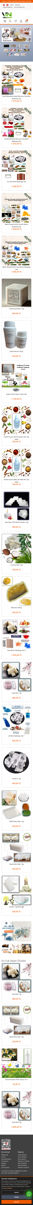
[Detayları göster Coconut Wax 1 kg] (16, 548)
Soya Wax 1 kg (16, 693)
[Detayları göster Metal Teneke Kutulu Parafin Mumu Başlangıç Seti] (16, 208)
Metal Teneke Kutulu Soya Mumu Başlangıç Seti (16, 268)
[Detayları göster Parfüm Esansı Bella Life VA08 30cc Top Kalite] (16, 463)
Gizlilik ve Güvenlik (23, 1167)
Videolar (3, 1163)
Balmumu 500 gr (16, 608)
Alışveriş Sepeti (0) (7, 7)
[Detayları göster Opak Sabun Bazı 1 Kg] (16, 847)
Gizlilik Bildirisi (22, 1155)
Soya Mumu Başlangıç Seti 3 (16, 650)
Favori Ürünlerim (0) (19, 7)
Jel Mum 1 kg (16, 779)
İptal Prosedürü (22, 1165)
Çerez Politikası (22, 1157)
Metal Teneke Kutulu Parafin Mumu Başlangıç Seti (16, 225)
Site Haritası (4, 1161)
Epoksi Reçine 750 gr (16, 351)
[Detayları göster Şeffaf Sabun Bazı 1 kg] (16, 805)
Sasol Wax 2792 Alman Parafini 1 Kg (16, 522)
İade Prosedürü (22, 1163)
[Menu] (6, 21)
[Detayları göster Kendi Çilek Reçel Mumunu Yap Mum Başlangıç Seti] (16, 122)
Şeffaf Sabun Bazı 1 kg (16, 821)
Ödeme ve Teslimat (23, 1161)
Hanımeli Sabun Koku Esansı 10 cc (16, 1079)
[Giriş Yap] (21, 21)
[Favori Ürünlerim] (16, 21)
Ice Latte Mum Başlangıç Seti (16, 182)
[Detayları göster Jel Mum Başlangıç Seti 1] (16, 719)
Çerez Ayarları (5, 1167)
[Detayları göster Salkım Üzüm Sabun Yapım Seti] (16, 377)
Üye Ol (11, 5)
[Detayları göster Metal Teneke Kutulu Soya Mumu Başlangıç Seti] (16, 250)
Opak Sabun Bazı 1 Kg (16, 864)
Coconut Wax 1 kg (16, 565)
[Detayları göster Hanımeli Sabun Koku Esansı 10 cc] (16, 1063)
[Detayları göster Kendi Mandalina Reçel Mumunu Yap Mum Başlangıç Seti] (16, 80)
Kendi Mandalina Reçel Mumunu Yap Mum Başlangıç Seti (17, 97)
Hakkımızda (4, 1155)
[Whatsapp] (29, 1194)
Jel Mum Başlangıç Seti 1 (16, 736)
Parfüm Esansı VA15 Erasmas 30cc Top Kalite (16, 438)
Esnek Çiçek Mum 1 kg (16, 309)
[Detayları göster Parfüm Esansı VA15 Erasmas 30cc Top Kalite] (16, 420)
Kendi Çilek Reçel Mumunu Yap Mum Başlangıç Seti (16, 140)
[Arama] (11, 21)
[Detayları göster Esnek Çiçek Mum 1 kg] (16, 293)
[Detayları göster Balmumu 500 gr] (16, 591)
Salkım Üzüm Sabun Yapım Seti (16, 394)
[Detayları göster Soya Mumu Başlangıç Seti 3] (16, 634)
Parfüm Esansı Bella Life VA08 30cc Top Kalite (16, 481)
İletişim (3, 1165)
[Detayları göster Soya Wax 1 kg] (16, 676)
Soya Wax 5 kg (16, 1122)
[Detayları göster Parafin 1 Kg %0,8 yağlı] (16, 890)
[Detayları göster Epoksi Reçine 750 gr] (16, 335)
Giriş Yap (17, 5)
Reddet (16, 1197)
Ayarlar (16, 1192)
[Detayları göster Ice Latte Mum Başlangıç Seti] (16, 165)
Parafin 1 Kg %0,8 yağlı (16, 907)
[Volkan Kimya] (7, 15)
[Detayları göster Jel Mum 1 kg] (16, 762)
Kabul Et (16, 1202)
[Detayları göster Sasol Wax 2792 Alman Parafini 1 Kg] (16, 506)
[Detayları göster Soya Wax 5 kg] (16, 1106)
